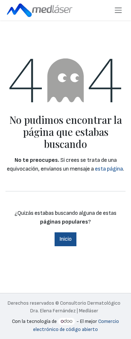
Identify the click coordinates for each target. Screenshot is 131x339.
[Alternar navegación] (118, 10)
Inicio (65, 239)
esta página (109, 168)
